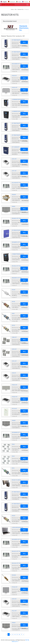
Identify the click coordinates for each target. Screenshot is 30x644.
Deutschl (12, 1)
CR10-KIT (14, 361)
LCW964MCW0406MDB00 (18, 99)
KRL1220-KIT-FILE (16, 563)
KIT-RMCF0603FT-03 (17, 123)
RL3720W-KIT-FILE (16, 182)
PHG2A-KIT (14, 396)
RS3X (13, 456)
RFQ (24, 42)
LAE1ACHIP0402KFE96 (17, 527)
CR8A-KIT (14, 337)
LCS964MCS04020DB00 (18, 111)
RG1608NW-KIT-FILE (17, 432)
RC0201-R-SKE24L (16, 480)
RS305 (13, 289)
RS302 (13, 515)
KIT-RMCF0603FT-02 (17, 51)
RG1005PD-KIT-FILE (17, 539)
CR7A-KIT (14, 349)
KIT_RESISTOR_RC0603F (18, 230)
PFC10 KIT (14, 408)
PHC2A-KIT (14, 587)
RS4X (13, 444)
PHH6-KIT (14, 75)
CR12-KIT (14, 159)
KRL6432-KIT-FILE (16, 218)
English (5, 1)
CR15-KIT (14, 598)
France (26, 1)
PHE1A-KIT (14, 384)
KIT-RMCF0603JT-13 (17, 503)
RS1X (13, 468)
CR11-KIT (14, 170)
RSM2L (13, 206)
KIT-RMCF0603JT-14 (17, 491)
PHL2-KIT (14, 610)
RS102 (13, 325)
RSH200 (14, 575)
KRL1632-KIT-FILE (16, 266)
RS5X (13, 313)
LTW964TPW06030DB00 (18, 254)
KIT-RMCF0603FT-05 (17, 40)
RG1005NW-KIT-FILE (17, 63)
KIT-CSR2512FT (16, 147)
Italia (19, 1)
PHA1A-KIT (14, 87)
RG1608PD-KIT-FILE (17, 242)
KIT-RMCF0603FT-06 (17, 135)
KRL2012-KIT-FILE (16, 551)
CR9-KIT (14, 373)
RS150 (13, 301)
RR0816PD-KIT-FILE (17, 277)
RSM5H (14, 420)
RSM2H (14, 622)
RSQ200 (14, 194)
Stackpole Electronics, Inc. (24, 28)
